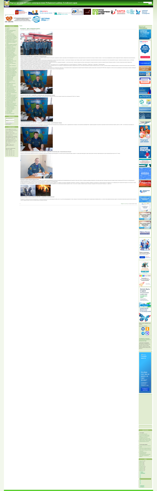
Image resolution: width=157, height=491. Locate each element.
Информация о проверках (11, 47)
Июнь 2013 (141, 463)
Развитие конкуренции (10, 113)
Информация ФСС (9, 79)
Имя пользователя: (9, 118)
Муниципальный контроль (11, 104)
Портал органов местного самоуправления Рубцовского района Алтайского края (43, 2)
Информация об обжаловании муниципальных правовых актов (11, 42)
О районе (8, 27)
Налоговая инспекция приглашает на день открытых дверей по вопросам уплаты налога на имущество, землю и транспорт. (145, 449)
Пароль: (7, 120)
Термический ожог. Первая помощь (145, 440)
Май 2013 (141, 462)
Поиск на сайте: (140, 2)
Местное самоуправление (11, 30)
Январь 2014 (142, 470)
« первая (141, 472)
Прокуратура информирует (11, 75)
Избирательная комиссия (10, 73)
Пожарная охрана (9, 101)
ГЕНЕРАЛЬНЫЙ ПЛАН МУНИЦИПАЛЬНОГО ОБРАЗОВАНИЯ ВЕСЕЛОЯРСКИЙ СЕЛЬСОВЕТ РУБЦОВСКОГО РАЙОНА (145, 454)
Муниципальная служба (10, 53)
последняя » (142, 486)
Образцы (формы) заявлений (11, 44)
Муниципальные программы (11, 36)
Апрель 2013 (141, 460)
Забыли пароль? (8, 124)
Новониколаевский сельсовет (144, 441)
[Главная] (7, 6)
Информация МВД (9, 77)
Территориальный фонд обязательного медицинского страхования (11, 92)
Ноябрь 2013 (142, 468)
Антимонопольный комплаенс (11, 105)
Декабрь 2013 (142, 469)
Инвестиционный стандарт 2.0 (11, 37)
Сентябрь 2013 (142, 466)
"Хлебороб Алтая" (9, 84)
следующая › (142, 485)
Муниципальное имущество (11, 103)
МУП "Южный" (8, 112)
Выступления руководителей (11, 72)
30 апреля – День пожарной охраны (30, 28)
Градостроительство (10, 87)
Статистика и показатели (10, 49)
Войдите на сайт (124, 203)
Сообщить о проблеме (145, 389)
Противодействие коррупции (11, 55)
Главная (20, 25)
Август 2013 (141, 465)
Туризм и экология (9, 85)
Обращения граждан (10, 52)
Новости (7, 29)
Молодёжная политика (10, 89)
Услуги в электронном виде (11, 86)
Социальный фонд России (11, 90)
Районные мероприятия (10, 50)
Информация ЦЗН (9, 78)
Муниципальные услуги (10, 51)
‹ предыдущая (142, 473)
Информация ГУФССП (10, 76)
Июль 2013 (141, 464)
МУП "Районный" (9, 111)
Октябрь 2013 (142, 467)
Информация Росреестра (10, 83)
